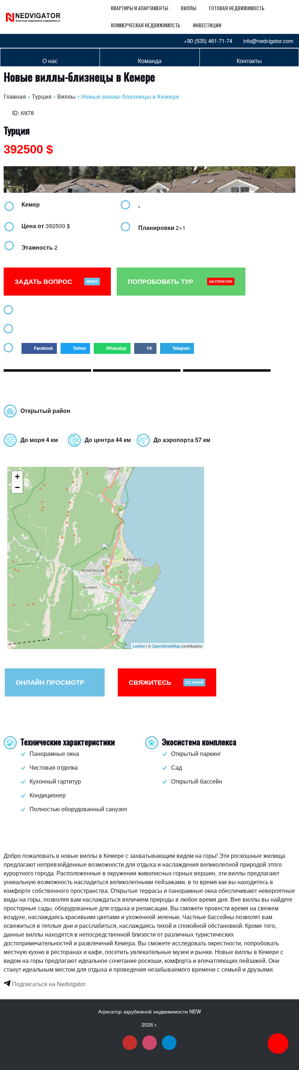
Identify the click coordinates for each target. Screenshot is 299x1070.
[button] (39, 348)
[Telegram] (35, 41)
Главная (15, 96)
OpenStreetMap (166, 646)
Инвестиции (207, 25)
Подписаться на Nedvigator (48, 984)
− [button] (17, 487)
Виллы (188, 8)
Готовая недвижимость (236, 8)
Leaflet (139, 646)
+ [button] (17, 476)
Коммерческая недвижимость (145, 25)
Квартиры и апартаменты (139, 8)
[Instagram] (23, 41)
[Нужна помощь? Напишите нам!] (278, 1044)
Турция (41, 96)
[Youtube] (11, 41)
